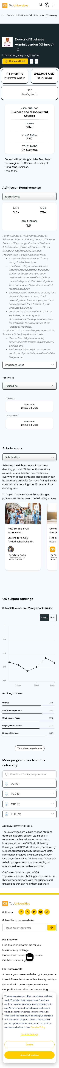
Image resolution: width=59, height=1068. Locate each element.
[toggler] (54, 4)
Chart (44, 617)
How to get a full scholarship (18, 530)
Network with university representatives (25, 984)
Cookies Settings (29, 1034)
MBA (15, 804)
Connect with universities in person (22, 955)
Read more (11, 170)
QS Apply (50, 858)
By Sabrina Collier (17, 555)
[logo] (15, 4)
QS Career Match (12, 872)
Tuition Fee (11, 386)
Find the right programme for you (21, 945)
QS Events (34, 858)
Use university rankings (15, 950)
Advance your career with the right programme (29, 974)
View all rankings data (28, 748)
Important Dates (14, 364)
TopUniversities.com (13, 832)
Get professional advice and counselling (25, 989)
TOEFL (43, 207)
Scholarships (12, 457)
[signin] (47, 4)
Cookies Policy (38, 1027)
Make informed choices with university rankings (29, 979)
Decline (29, 1044)
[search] (40, 5)
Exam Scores (12, 196)
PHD (16, 814)
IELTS (16, 207)
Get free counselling (14, 960)
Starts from (29, 404)
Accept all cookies (29, 1055)
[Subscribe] (51, 927)
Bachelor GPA (30, 221)
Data (52, 617)
